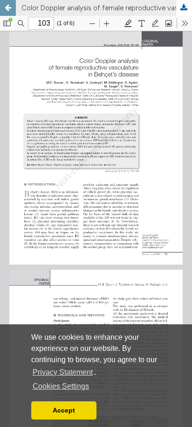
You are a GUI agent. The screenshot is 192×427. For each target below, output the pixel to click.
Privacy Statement (63, 372)
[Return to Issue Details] (8, 8)
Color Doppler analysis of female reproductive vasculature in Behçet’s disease (106, 8)
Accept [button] (64, 410)
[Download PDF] (184, 8)
